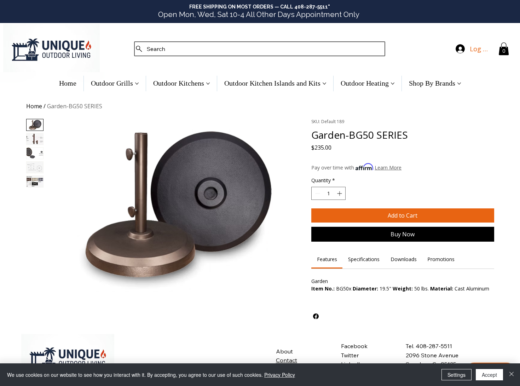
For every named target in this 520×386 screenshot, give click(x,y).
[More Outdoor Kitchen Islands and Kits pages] (324, 83)
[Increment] (340, 193)
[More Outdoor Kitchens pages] (208, 83)
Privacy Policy (279, 374)
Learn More (388, 167)
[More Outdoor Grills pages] (137, 83)
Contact (286, 360)
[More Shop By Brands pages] (459, 83)
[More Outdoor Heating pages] (392, 83)
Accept (489, 374)
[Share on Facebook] (316, 316)
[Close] (511, 374)
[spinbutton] (328, 193)
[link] (327, 259)
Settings (456, 374)
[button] (503, 48)
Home (34, 106)
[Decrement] (316, 193)
